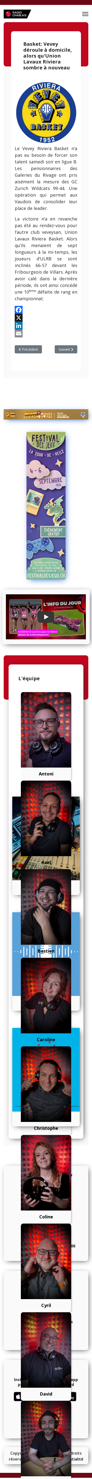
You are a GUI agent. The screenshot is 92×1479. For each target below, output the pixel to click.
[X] (46, 318)
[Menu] (85, 14)
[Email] (46, 333)
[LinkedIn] (46, 326)
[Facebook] (46, 310)
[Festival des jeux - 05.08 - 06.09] (46, 506)
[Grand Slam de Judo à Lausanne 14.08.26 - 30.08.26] (46, 414)
